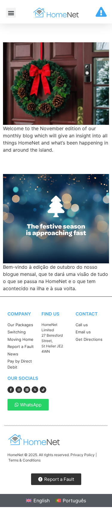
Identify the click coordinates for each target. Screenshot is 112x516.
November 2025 (38, 31)
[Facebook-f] (10, 389)
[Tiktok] (43, 389)
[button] (11, 13)
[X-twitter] (35, 389)
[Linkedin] (27, 389)
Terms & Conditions (24, 460)
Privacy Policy (82, 455)
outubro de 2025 (40, 163)
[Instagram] (19, 389)
